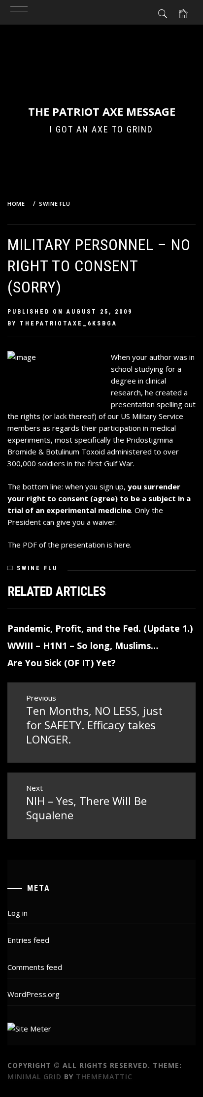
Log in (17, 913)
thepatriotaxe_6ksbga (68, 323)
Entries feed (28, 940)
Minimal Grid (34, 1076)
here (122, 544)
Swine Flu (37, 568)
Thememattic (104, 1076)
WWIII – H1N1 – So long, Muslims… (82, 645)
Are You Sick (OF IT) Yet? (61, 663)
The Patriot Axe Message (101, 111)
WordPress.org (33, 994)
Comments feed (34, 967)
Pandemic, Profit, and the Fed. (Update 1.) (100, 628)
